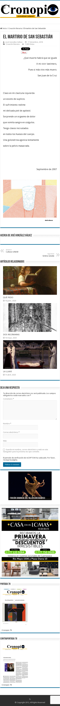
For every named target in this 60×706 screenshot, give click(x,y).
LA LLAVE (7, 371)
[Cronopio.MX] (30, 10)
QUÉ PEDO (8, 297)
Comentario (8, 399)
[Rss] (30, 699)
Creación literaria (15, 28)
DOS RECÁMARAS (11, 334)
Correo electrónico (11, 432)
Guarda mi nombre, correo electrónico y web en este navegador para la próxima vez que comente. (25, 450)
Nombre (7, 424)
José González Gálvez (13, 42)
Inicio (4, 28)
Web (5, 441)
